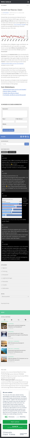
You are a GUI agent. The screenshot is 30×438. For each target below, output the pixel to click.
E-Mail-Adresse (19, 119)
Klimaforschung (5, 378)
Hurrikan (22, 376)
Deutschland (16, 372)
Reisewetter (5, 281)
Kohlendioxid (18, 380)
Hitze (18, 376)
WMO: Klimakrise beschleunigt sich (16, 343)
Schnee (3, 385)
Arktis (7, 372)
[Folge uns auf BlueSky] (21, 137)
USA (2, 387)
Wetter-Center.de (6, 2)
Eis (21, 372)
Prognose (10, 384)
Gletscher (16, 374)
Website (4, 124)
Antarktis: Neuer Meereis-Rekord (11, 93)
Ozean (2, 383)
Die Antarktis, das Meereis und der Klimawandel (14, 95)
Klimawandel (5, 274)
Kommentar (5, 109)
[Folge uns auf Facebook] (26, 137)
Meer (10, 382)
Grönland (11, 376)
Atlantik (11, 372)
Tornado (21, 385)
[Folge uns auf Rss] (28, 137)
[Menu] (28, 2)
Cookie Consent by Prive (23, 434)
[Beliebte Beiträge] (11, 319)
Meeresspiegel (15, 382)
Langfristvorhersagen (7, 278)
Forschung (4, 271)
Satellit (26, 384)
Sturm (17, 385)
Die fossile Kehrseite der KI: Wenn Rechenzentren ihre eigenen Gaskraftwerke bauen (18, 335)
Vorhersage (6, 387)
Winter (24, 387)
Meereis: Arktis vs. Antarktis (9, 91)
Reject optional (15, 422)
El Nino (24, 372)
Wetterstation (5, 288)
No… (3, 156)
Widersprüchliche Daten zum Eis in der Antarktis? (12, 63)
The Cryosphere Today (19, 24)
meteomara (6, 12)
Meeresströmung (23, 382)
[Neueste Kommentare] (18, 319)
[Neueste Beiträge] (4, 319)
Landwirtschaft (4, 382)
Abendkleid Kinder (5, 303)
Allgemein (4, 268)
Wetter (12, 387)
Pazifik (6, 383)
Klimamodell (12, 378)
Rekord (22, 383)
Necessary (12, 417)
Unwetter (4, 285)
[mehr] (24, 167)
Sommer (13, 385)
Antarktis (3, 372)
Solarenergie (8, 385)
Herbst (15, 376)
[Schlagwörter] (25, 319)
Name (4, 119)
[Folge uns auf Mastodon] (23, 137)
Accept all (15, 427)
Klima (26, 376)
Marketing (22, 417)
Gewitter (11, 374)
